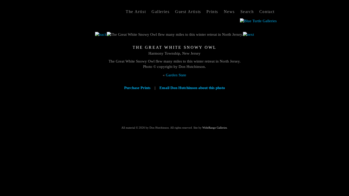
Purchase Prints (137, 88)
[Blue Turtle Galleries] (258, 21)
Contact (267, 11)
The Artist (136, 11)
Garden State (176, 75)
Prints (212, 11)
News (229, 11)
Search (247, 11)
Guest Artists (188, 11)
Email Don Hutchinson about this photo (192, 88)
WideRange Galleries (214, 127)
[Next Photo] (248, 34)
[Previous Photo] (101, 34)
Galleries (160, 11)
